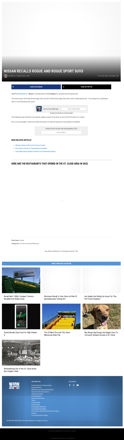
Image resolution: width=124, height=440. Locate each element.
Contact (33, 413)
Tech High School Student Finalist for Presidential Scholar (35, 151)
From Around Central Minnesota (29, 243)
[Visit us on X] (74, 385)
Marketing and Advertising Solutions (42, 389)
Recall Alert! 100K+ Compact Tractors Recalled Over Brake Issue (19, 297)
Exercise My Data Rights (38, 409)
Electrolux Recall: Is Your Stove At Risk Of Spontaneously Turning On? (60, 297)
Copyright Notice (36, 387)
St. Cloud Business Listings (39, 415)
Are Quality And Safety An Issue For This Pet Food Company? (100, 297)
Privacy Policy (35, 404)
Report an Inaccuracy (37, 398)
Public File (34, 392)
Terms (33, 400)
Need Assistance (44, 392)
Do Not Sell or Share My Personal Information (45, 411)
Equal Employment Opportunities (41, 385)
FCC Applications (36, 396)
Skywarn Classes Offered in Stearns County (30, 145)
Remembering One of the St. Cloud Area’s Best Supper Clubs (20, 370)
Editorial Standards (37, 394)
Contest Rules (35, 402)
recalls (22, 240)
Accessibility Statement (38, 407)
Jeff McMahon (11, 76)
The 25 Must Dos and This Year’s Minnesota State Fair (57, 333)
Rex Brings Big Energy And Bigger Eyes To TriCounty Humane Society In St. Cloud (101, 333)
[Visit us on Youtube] (78, 385)
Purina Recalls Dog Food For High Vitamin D (20, 333)
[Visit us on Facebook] (71, 385)
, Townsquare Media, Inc (28, 420)
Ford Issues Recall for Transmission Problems (31, 148)
